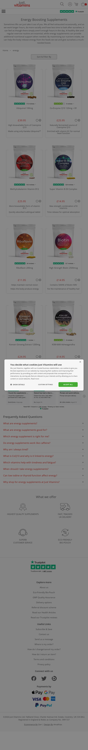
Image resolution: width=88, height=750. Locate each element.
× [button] (80, 362)
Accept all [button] (68, 384)
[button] (17, 385)
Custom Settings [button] (45, 384)
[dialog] (44, 375)
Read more (35, 379)
